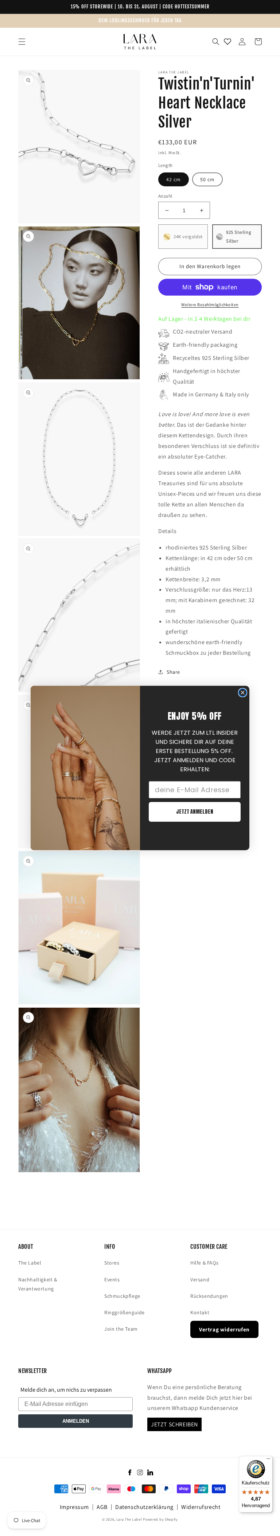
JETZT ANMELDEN (194, 811)
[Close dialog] (242, 692)
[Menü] (268, 1460)
